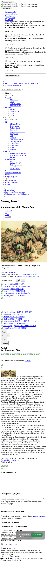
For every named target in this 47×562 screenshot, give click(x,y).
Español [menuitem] (20, 83)
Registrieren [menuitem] (17, 85)
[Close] (2, 468)
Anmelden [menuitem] (8, 85)
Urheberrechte (17, 560)
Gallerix (10, 544)
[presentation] (25, 219)
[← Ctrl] (13, 296)
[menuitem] (38, 83)
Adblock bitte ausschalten (10, 460)
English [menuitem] (14, 83)
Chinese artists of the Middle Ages (27, 276)
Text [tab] (7, 215)
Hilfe (3, 556)
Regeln (15, 558)
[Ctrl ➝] (16, 312)
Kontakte (17, 556)
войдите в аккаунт (39, 516)
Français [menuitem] (26, 83)
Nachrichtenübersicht (12, 76)
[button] (11, 12)
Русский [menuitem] (8, 83)
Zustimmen (37, 535)
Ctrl (18, 280)
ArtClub (11, 118)
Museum (9, 94)
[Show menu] (15, 2)
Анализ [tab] (8, 217)
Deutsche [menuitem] (33, 83)
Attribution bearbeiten (8, 272)
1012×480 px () (28, 274)
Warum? (28, 361)
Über (12, 556)
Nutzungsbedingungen (26, 558)
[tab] (8, 211)
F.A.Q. (7, 556)
